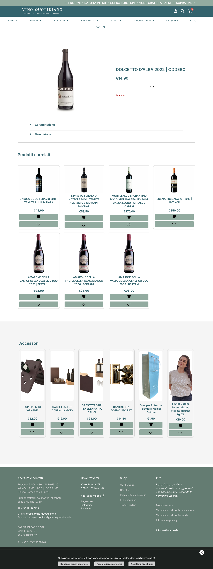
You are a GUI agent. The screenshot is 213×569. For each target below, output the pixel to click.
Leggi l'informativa (143, 558)
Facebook (86, 508)
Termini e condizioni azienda (172, 515)
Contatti (101, 26)
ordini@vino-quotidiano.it (41, 513)
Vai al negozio (127, 485)
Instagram (86, 504)
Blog (193, 20)
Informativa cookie (167, 530)
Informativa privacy (166, 520)
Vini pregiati (88, 20)
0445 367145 (31, 507)
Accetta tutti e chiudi (142, 564)
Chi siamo (172, 20)
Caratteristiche (45, 124)
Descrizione (43, 134)
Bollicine (59, 20)
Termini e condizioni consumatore (175, 510)
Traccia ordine (128, 504)
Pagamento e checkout (133, 495)
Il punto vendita (144, 20)
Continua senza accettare (74, 564)
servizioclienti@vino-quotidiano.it (51, 517)
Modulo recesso (165, 505)
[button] (182, 11)
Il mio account (128, 499)
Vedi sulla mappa (91, 495)
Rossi (10, 20)
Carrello (124, 490)
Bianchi (34, 20)
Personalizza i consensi (109, 564)
